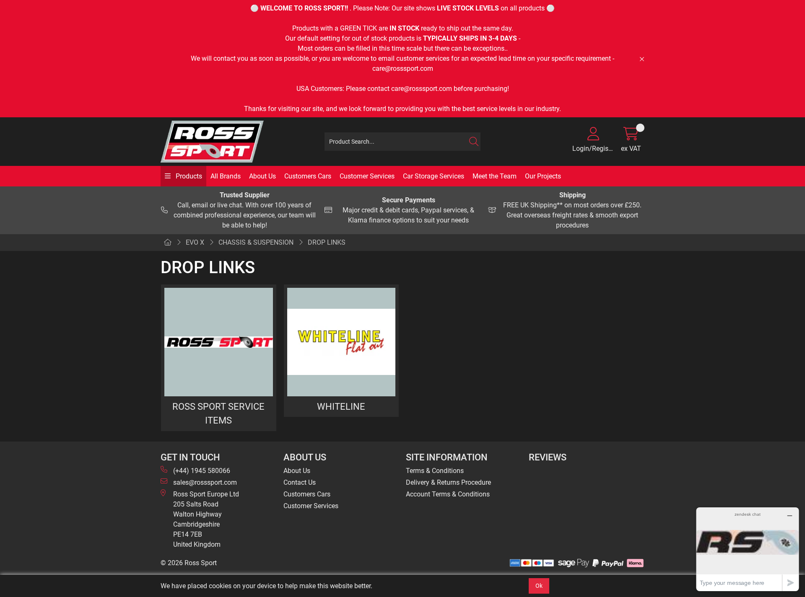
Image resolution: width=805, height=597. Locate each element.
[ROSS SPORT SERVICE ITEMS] (218, 342)
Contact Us (299, 482)
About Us (262, 176)
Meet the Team (495, 176)
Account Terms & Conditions (448, 494)
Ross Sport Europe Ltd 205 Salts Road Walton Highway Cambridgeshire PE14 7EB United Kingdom (206, 519)
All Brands (225, 176)
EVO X (195, 242)
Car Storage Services (433, 176)
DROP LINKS (326, 242)
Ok (539, 585)
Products (188, 176)
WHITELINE (341, 406)
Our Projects (543, 176)
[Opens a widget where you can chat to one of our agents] (747, 549)
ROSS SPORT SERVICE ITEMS (218, 413)
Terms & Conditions (435, 471)
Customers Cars (307, 176)
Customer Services (367, 176)
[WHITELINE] (341, 342)
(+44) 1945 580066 (201, 471)
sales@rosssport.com (205, 482)
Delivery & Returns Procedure (448, 482)
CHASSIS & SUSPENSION (255, 242)
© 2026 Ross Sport (189, 563)
